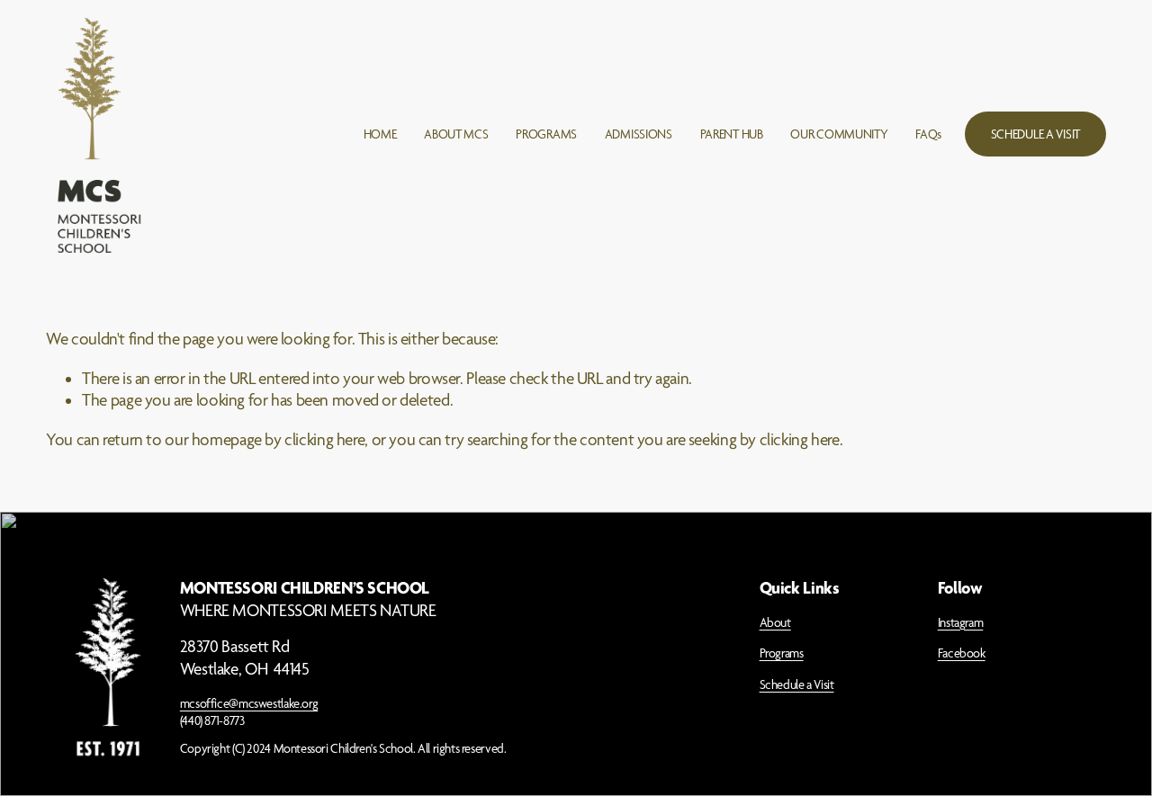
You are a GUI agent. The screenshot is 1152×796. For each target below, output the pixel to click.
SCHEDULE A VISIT (1035, 134)
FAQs (928, 134)
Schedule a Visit (797, 684)
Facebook (962, 653)
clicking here (324, 439)
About (775, 622)
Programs (782, 653)
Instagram (961, 622)
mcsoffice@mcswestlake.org (249, 703)
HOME (380, 134)
